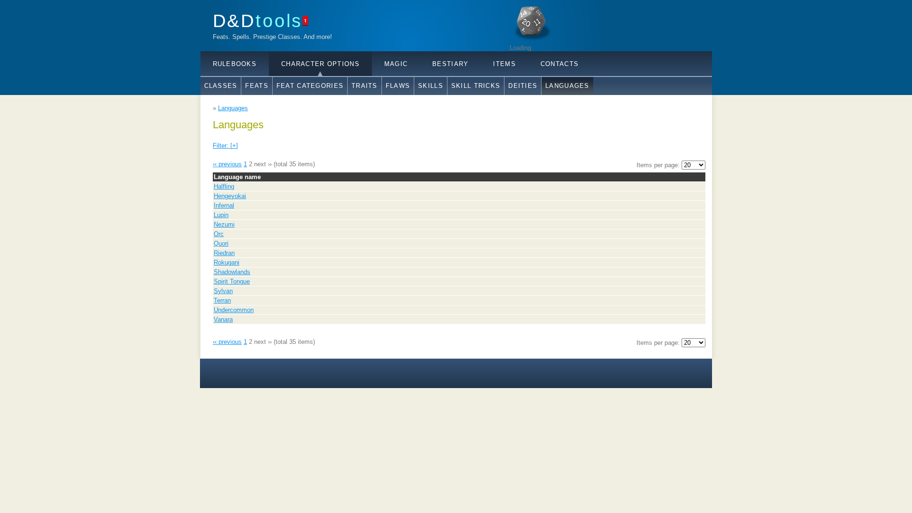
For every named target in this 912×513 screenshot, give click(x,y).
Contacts (560, 63)
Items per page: (659, 165)
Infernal (224, 205)
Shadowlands (232, 272)
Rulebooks (235, 63)
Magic (396, 63)
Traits (365, 85)
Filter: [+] (225, 145)
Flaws (398, 85)
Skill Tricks (475, 85)
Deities (522, 85)
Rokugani (226, 262)
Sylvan (223, 290)
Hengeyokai (230, 196)
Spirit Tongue (232, 281)
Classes (221, 85)
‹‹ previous (227, 164)
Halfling (224, 186)
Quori (221, 243)
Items (504, 63)
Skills (430, 85)
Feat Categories (309, 85)
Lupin (221, 214)
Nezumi (224, 224)
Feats (256, 85)
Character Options (320, 63)
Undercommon (234, 310)
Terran (222, 300)
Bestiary (450, 63)
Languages (567, 85)
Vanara (223, 319)
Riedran (224, 252)
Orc (219, 234)
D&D (258, 20)
